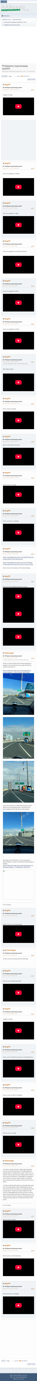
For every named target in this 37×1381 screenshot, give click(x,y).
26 (18, 76)
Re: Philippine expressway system (12, 87)
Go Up (3, 1361)
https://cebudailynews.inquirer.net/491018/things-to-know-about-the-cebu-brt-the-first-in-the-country (18, 563)
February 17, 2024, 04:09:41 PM (10, 1165)
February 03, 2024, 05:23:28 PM (10, 1089)
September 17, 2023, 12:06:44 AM (11, 168)
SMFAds (15, 1379)
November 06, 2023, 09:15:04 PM (10, 361)
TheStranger (9, 653)
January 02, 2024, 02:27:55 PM (10, 658)
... (16, 76)
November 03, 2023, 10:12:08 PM (10, 323)
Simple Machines (23, 1377)
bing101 (7, 84)
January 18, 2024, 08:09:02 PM (10, 1013)
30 (27, 76)
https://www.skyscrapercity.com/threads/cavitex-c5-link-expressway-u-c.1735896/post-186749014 (18, 866)
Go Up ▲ (25, 1375)
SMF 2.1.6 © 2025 (14, 1377)
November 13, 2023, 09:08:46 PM (10, 441)
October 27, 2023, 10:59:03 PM (10, 285)
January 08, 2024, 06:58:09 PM (10, 915)
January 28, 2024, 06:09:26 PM (10, 1051)
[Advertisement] (18, 45)
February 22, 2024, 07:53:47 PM (10, 1250)
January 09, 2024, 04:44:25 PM (10, 955)
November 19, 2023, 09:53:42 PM (10, 477)
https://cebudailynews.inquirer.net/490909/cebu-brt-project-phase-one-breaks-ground (18, 558)
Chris (24, 22)
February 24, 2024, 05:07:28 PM (10, 1288)
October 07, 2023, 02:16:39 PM (10, 208)
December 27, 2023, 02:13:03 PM (10, 515)
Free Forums (21, 1379)
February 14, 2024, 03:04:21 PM (10, 1127)
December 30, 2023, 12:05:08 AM (10, 553)
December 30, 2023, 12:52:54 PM (10, 581)
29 (25, 76)
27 (20, 76)
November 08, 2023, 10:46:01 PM (10, 403)
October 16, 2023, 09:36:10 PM (10, 246)
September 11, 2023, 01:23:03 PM (11, 89)
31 (29, 76)
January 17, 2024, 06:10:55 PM (10, 975)
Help (11, 1375)
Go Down (4, 76)
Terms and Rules (17, 1375)
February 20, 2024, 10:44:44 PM (10, 1216)
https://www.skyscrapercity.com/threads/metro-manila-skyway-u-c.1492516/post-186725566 (17, 671)
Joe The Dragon (10, 950)
